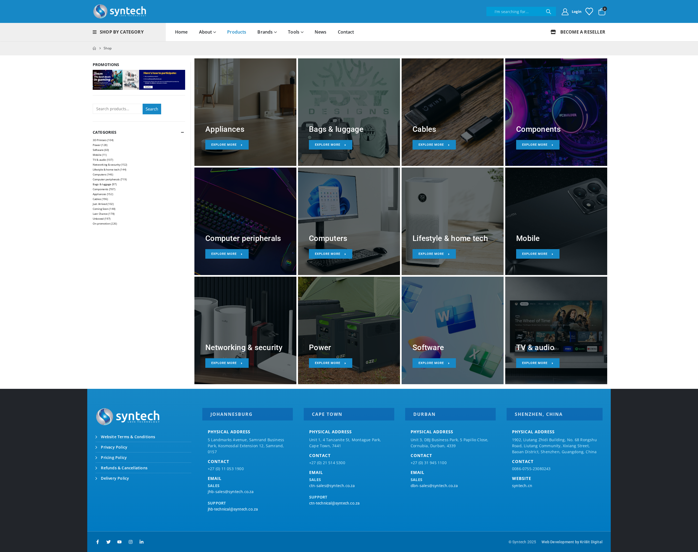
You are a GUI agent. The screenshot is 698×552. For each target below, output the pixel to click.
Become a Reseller (582, 32)
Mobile (97, 155)
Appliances (99, 194)
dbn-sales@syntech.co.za (434, 485)
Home (181, 32)
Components (100, 189)
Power (97, 145)
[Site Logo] (120, 11)
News (321, 32)
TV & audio (99, 160)
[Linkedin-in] (141, 542)
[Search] (548, 11)
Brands (265, 32)
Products (236, 32)
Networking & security (106, 164)
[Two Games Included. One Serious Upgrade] (139, 79)
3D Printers (100, 140)
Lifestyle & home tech (106, 169)
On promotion (101, 223)
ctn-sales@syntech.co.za (332, 485)
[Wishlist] (589, 11)
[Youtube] (119, 542)
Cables (97, 199)
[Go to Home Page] (94, 48)
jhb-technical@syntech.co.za (233, 509)
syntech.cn (522, 485)
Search (152, 109)
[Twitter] (108, 542)
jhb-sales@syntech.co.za (231, 491)
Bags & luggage (102, 184)
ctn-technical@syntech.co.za (334, 503)
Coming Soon (101, 209)
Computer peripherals (106, 179)
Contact (346, 32)
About (205, 32)
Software (98, 150)
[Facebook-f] (97, 542)
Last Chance (100, 214)
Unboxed (98, 218)
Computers (99, 174)
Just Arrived (100, 204)
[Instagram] (130, 542)
